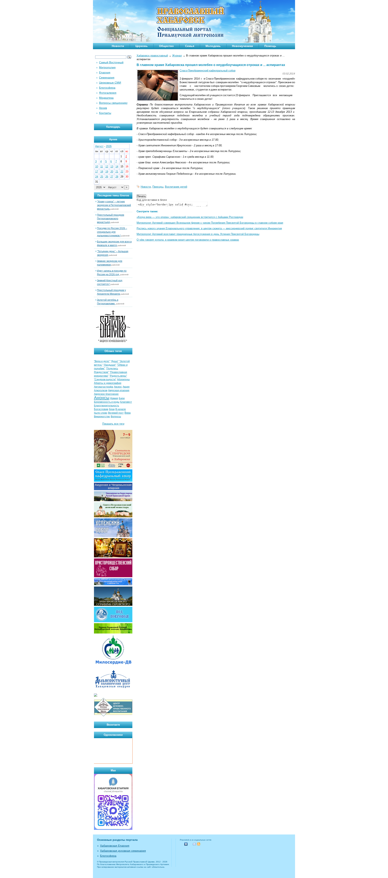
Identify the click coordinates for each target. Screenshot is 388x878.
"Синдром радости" (105, 379)
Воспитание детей (176, 186)
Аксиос (118, 386)
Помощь (270, 46)
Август (99, 146)
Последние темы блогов (113, 195)
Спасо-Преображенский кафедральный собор (207, 70)
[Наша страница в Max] (113, 828)
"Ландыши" (109, 365)
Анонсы (101, 397)
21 (116, 171)
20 (111, 171)
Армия (114, 398)
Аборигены (123, 379)
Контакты (105, 113)
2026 (109, 146)
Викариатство (102, 416)
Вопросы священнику (113, 102)
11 (101, 166)
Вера (127, 412)
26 (106, 176)
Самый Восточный (111, 62)
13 (111, 166)
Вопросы (116, 416)
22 (121, 171)
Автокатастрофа (103, 386)
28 (116, 176)
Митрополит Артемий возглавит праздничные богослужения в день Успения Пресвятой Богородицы (198, 234)
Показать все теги (113, 423)
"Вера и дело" (102, 361)
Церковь (141, 46)
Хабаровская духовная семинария (123, 850)
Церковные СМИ (110, 82)
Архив (103, 107)
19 (106, 171)
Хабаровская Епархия (114, 845)
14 (116, 166)
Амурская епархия (118, 390)
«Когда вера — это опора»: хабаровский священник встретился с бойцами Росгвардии (190, 217)
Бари (122, 398)
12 (106, 166)
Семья (189, 46)
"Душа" (114, 361)
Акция (126, 386)
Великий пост (116, 412)
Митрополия (107, 67)
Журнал (177, 55)
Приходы (157, 186)
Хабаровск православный (152, 55)
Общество (166, 46)
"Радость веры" (118, 375)
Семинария (106, 77)
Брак (112, 409)
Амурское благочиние (106, 394)
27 (111, 176)
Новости (118, 46)
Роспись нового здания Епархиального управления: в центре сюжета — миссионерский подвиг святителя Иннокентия (209, 228)
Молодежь (213, 46)
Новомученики (242, 46)
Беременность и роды (106, 402)
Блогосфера (107, 87)
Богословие (101, 409)
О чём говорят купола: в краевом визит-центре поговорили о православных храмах (188, 239)
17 (96, 171)
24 (96, 176)
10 (96, 166)
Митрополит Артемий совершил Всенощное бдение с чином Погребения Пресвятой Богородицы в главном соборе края (210, 222)
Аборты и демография (107, 383)
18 (101, 171)
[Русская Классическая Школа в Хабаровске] (113, 715)
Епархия (104, 72)
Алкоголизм (100, 390)
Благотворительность (106, 405)
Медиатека (106, 97)
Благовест (126, 402)
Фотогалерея (107, 92)
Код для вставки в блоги (152, 199)
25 (101, 176)
